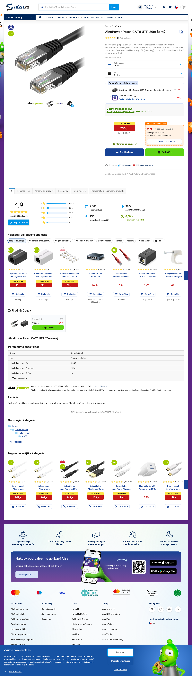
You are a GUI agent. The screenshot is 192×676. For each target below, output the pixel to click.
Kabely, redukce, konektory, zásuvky (98, 17)
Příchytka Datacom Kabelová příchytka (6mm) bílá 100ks (173, 275)
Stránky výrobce (148, 174)
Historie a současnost (82, 624)
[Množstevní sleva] (62, 249)
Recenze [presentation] (23, 191)
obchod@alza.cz (101, 386)
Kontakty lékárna (79, 614)
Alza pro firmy (108, 609)
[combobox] (73, 7)
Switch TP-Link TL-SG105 (95, 275)
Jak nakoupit (47, 619)
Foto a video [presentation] (79, 191)
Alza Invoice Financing (112, 639)
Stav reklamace (48, 614)
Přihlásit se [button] (148, 8)
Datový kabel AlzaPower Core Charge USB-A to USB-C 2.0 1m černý (95, 488)
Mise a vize (77, 629)
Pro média (77, 639)
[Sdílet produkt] (181, 31)
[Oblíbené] (170, 7)
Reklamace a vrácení (20, 619)
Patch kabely (24, 433)
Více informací (15, 671)
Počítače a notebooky (55, 17)
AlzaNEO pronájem (111, 614)
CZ (154, 623)
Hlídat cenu (127, 165)
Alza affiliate (108, 624)
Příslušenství (74, 17)
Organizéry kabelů (173, 299)
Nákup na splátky (18, 629)
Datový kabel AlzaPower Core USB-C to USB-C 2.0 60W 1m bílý (173, 488)
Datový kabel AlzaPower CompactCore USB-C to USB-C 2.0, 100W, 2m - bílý (17, 488)
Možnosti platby (18, 614)
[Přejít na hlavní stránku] (17, 7)
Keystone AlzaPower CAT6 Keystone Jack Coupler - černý (17, 275)
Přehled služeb (18, 644)
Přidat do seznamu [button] (144, 165)
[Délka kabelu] (11, 250)
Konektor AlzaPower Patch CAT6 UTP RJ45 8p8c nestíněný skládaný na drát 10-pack (69, 275)
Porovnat (113, 165)
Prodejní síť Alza (18, 624)
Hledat (114, 7)
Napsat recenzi (21, 222)
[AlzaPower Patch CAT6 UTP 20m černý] (14, 323)
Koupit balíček (48, 327)
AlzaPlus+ (107, 619)
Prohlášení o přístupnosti (22, 639)
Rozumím (120, 652)
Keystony (17, 299)
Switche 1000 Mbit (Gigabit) (95, 300)
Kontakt (75, 609)
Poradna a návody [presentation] (44, 191)
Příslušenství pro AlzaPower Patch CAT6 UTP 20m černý (96, 412)
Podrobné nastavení (120, 661)
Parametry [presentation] (63, 191)
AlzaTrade (107, 634)
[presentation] (12, 191)
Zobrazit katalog (14, 17)
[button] (147, 99)
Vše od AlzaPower (113, 26)
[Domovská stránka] (40, 17)
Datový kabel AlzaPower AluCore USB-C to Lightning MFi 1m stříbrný (121, 488)
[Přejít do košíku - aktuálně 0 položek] (184, 7)
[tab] (12, 191)
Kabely (120, 17)
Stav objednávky (48, 609)
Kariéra (75, 634)
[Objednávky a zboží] (164, 7)
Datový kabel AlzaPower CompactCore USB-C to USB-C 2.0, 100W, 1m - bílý (43, 488)
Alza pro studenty (110, 629)
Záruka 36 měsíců (113, 174)
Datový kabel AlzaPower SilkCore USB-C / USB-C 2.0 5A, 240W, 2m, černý (69, 488)
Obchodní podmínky (20, 634)
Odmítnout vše (120, 669)
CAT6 (24, 436)
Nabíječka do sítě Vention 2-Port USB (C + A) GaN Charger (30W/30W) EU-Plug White (147, 488)
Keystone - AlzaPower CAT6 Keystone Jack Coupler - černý (145, 90)
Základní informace (81, 619)
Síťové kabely (21, 429)
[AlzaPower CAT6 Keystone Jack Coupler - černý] (24, 323)
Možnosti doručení (19, 609)
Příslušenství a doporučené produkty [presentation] (107, 191)
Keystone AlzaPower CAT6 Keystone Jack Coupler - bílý (43, 275)
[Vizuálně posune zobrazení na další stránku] (186, 275)
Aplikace (76, 644)
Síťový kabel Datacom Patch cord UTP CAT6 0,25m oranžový (121, 275)
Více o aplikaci (24, 574)
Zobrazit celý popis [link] (113, 57)
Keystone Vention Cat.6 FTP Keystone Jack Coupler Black (147, 275)
